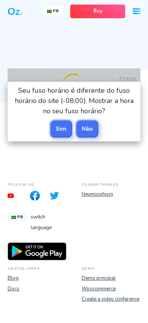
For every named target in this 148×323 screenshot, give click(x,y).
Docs (13, 288)
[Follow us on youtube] (17, 197)
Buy (97, 11)
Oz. (15, 11)
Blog (13, 278)
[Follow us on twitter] (56, 197)
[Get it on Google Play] (37, 251)
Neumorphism (97, 194)
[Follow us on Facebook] (37, 197)
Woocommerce (99, 288)
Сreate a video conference (110, 299)
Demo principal (99, 278)
